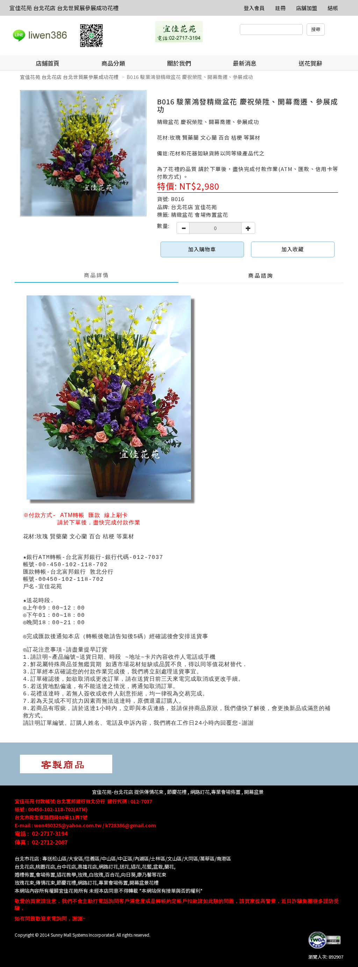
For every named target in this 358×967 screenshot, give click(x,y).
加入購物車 (202, 249)
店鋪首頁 (47, 63)
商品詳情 (96, 275)
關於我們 (179, 63)
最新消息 (245, 63)
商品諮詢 (260, 275)
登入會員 (254, 8)
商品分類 (113, 63)
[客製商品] (66, 763)
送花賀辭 (310, 63)
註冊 (280, 8)
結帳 (333, 8)
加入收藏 (292, 249)
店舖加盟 (306, 8)
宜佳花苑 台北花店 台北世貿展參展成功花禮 (64, 7)
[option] (83, 153)
